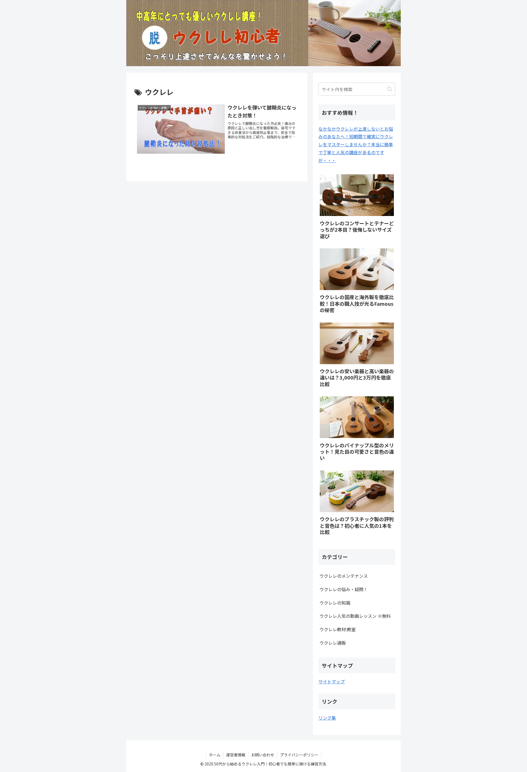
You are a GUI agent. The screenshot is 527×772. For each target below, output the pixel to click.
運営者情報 (235, 754)
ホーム (214, 754)
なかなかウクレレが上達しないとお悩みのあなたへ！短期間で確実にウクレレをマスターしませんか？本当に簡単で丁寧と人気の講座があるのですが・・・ (355, 144)
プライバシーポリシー (299, 754)
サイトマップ (331, 681)
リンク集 (327, 717)
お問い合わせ (262, 754)
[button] (389, 89)
